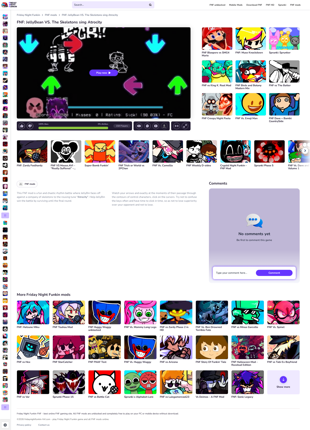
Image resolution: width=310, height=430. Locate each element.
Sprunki (282, 4)
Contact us (44, 424)
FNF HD (270, 4)
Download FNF (254, 4)
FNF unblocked (217, 4)
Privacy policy (24, 424)
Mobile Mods (236, 4)
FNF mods (295, 4)
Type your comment (231, 273)
